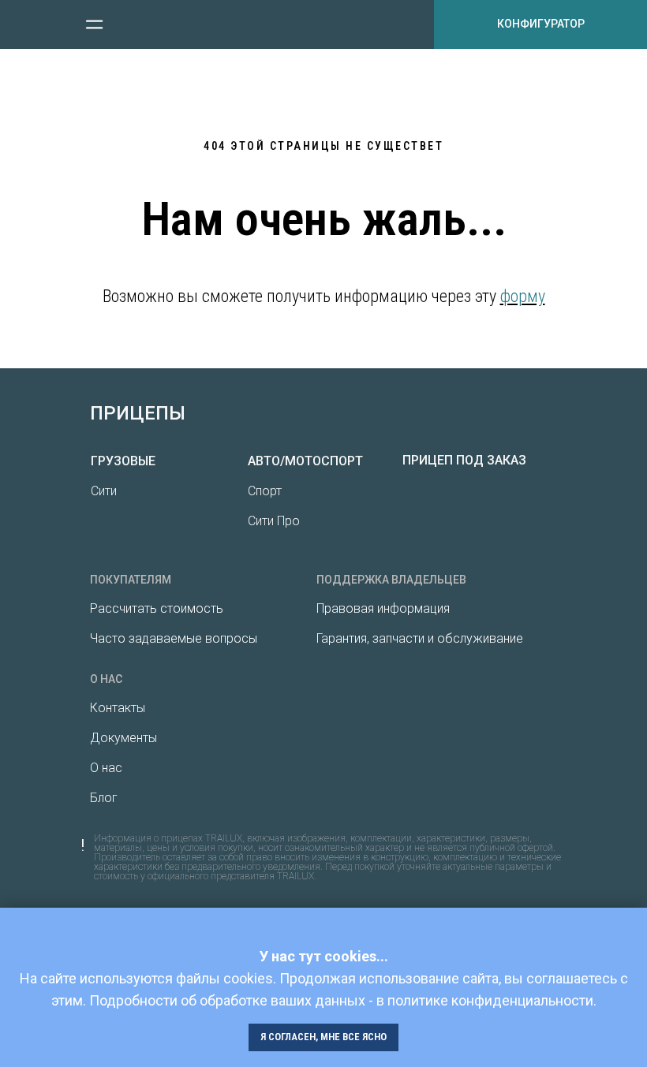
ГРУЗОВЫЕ (123, 460)
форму (522, 296)
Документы (123, 737)
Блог (104, 797)
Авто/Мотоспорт (305, 460)
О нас (106, 767)
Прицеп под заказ (464, 460)
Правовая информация (383, 608)
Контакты (117, 707)
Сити (104, 490)
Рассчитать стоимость (156, 608)
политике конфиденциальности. (492, 1000)
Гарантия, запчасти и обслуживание (419, 638)
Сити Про (274, 520)
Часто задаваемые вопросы (173, 638)
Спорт (265, 490)
